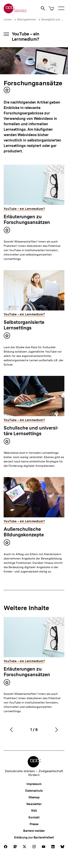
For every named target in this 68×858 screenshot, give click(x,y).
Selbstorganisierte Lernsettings (24, 325)
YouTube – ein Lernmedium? (25, 36)
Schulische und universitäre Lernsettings (31, 430)
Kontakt (33, 817)
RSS (34, 810)
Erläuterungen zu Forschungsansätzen (27, 219)
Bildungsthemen (26, 19)
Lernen (8, 19)
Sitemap (34, 797)
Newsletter (34, 804)
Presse (34, 824)
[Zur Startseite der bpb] (15, 12)
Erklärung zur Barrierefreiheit (34, 837)
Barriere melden (34, 831)
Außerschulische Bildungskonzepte (24, 531)
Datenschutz (34, 790)
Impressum (34, 784)
